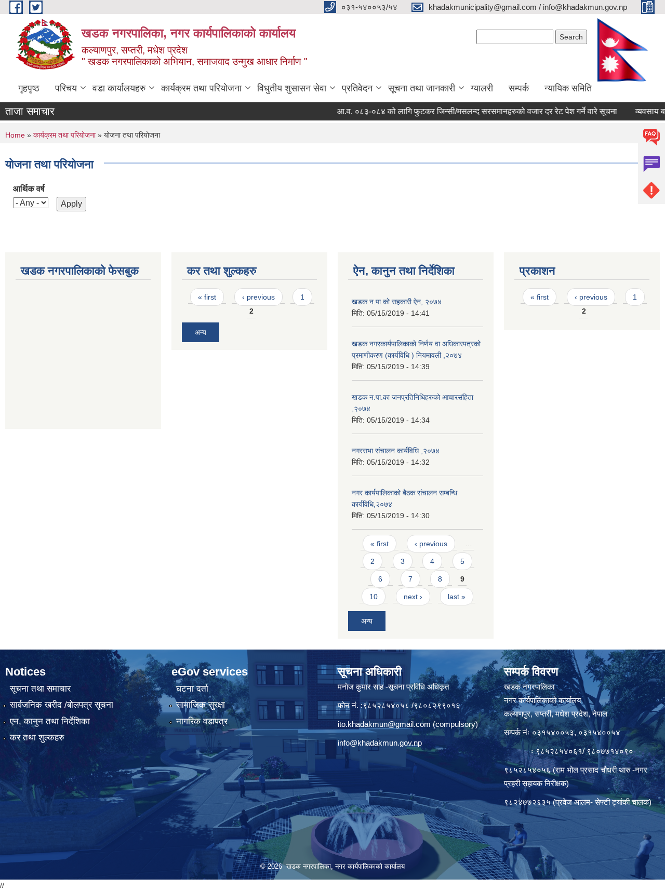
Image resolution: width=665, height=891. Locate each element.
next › (413, 596)
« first (207, 297)
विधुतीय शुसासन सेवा (291, 88)
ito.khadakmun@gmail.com (384, 724)
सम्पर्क (519, 88)
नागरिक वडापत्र (202, 721)
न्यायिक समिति (568, 88)
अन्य (200, 332)
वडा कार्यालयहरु (118, 88)
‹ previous (258, 297)
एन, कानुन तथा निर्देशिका (50, 721)
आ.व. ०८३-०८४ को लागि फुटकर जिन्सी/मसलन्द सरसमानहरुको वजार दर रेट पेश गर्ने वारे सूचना (461, 111)
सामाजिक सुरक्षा (200, 705)
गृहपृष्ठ (28, 88)
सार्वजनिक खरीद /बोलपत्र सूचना (61, 705)
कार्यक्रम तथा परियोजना (201, 88)
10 (373, 596)
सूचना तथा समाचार (40, 689)
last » (457, 596)
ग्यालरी (482, 88)
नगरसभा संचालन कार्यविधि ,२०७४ (396, 451)
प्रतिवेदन (357, 88)
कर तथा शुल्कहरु (37, 738)
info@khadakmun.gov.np (380, 742)
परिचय (66, 88)
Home (15, 135)
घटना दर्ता (192, 689)
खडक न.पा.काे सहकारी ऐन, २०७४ (397, 302)
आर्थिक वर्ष (29, 188)
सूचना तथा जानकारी (421, 88)
